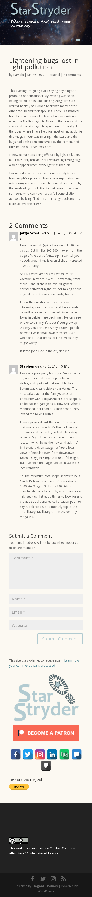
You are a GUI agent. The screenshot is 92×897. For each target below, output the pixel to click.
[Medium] (64, 754)
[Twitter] (28, 754)
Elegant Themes (45, 886)
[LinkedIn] (52, 754)
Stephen (27, 366)
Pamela (18, 75)
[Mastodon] (76, 754)
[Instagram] (40, 754)
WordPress (46, 891)
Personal (54, 75)
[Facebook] (15, 754)
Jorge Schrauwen (34, 233)
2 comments (72, 75)
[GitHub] (46, 766)
